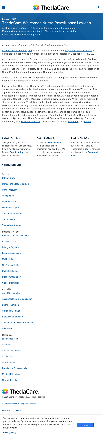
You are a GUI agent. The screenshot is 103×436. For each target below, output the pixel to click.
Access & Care (9, 241)
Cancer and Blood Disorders (15, 183)
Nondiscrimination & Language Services (19, 403)
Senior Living (8, 219)
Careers (6, 344)
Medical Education (11, 374)
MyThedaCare (9, 201)
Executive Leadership (12, 316)
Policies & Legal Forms (12, 410)
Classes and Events (11, 350)
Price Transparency (11, 276)
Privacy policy (9, 432)
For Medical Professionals (14, 368)
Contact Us (7, 356)
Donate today (16, 152)
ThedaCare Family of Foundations (18, 322)
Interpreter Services (11, 253)
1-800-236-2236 (54, 142)
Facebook (73, 121)
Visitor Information (10, 282)
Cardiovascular (9, 189)
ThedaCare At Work (11, 225)
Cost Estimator (9, 362)
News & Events (9, 380)
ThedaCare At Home (12, 213)
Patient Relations (10, 270)
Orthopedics (8, 195)
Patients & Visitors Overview (15, 235)
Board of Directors (10, 304)
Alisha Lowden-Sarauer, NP (17, 50)
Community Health (11, 310)
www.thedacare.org (31, 121)
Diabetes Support (10, 207)
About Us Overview (11, 292)
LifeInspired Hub (10, 338)
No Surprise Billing (11, 265)
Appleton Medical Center (78, 50)
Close (85, 425)
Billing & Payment (10, 247)
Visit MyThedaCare (11, 164)
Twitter (87, 121)
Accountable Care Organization (17, 298)
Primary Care (8, 177)
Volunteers (7, 328)
